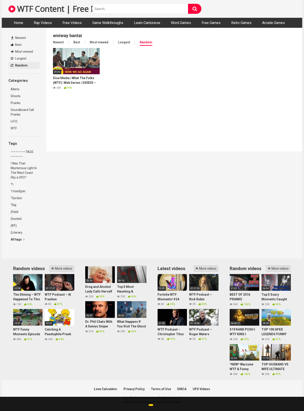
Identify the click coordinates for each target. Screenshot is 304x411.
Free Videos (72, 23)
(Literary (16, 232)
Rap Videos (43, 23)
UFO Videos (201, 389)
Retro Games (241, 23)
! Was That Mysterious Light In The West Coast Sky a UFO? (24, 170)
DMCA (181, 389)
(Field (14, 212)
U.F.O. (14, 121)
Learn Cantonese (147, 23)
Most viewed (23, 51)
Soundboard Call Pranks (22, 112)
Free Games (211, 23)
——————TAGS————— (22, 154)
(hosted (16, 219)
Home (18, 23)
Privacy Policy (134, 389)
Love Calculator (105, 389)
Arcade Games (273, 23)
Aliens (15, 89)
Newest (20, 38)
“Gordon (16, 198)
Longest (20, 58)
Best (18, 44)
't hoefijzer (18, 191)
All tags (16, 239)
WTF (14, 128)
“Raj (13, 205)
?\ (12, 184)
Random (21, 65)
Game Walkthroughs (107, 23)
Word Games (181, 23)
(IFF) (14, 225)
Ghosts (15, 96)
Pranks (15, 103)
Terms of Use (161, 389)
